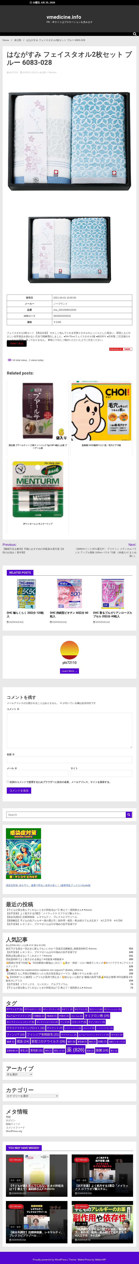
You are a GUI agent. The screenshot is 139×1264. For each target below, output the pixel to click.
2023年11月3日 (29, 72)
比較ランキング (117, 1042)
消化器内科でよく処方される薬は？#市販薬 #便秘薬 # (35, 959)
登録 (8, 1117)
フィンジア (16, 1034)
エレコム (76, 1016)
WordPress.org (14, 1131)
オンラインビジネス (47, 1022)
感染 (23, 1041)
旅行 (71, 1041)
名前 (11, 754)
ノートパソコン (105, 1028)
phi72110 (13, 72)
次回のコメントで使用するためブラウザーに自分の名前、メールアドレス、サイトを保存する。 (61, 782)
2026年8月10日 (84, 1193)
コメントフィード (15, 1127)
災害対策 (12, 1050)
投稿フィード (13, 1124)
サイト (74, 768)
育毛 (24, 1050)
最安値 (82, 1042)
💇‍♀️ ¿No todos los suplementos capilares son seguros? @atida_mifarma (44, 970)
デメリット (55, 1028)
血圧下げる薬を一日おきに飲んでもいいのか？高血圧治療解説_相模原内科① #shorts (51, 948)
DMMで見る (16, 343)
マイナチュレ (68, 1035)
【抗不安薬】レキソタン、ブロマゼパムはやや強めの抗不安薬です (41, 924)
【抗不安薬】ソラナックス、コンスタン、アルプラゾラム (37, 984)
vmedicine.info (64, 17)
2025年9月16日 (16, 622)
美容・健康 (16, 1180)
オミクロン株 (97, 1015)
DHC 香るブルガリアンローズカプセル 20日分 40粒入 (112, 614)
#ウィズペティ (51, 1009)
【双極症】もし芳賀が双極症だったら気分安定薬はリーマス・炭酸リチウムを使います (52, 973)
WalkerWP (100, 1259)
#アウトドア (14, 1009)
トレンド (88, 1028)
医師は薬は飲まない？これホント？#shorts (29, 955)
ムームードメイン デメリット (94, 1035)
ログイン (10, 1120)
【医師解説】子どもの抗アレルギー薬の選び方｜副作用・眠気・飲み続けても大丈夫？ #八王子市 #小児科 (64, 920)
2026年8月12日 (18, 1193)
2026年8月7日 (84, 1240)
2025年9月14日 (102, 622)
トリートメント (73, 1028)
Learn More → (69, 671)
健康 (10, 1041)
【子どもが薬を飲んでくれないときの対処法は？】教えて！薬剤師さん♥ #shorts (49, 909)
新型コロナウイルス (48, 1041)
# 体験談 (38, 1016)
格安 (92, 1042)
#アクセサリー (33, 1009)
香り (114, 1051)
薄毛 (48, 1051)
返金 (90, 1051)
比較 (102, 1041)
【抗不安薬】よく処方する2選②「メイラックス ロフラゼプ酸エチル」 (44, 913)
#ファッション (112, 1009)
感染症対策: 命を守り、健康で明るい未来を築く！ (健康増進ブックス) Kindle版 (48, 885)
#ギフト (67, 1009)
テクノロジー (96, 1022)
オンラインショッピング (20, 1022)
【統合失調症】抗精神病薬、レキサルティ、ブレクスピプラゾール (41, 917)
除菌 (102, 1050)
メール (12, 768)
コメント (13, 709)
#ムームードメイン (19, 1015)
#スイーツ (96, 1009)
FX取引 (64, 1016)
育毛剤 (36, 1050)
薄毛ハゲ (59, 1051)
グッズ (65, 1022)
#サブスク (81, 1009)
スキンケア (79, 1022)
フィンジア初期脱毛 (43, 1034)
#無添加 (51, 1016)
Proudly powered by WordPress (50, 1259)
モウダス (116, 1035)
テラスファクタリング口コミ (26, 1027)
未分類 (43, 72)
